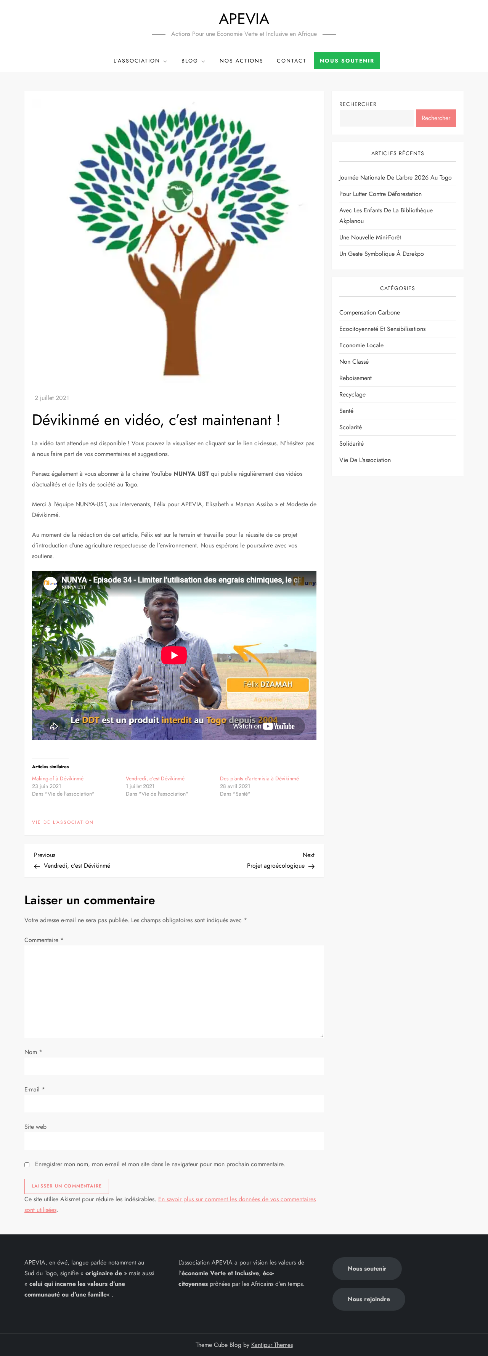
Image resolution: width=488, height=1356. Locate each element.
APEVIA (244, 19)
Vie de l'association (63, 823)
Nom (33, 1052)
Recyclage (352, 394)
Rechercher (358, 104)
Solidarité (351, 443)
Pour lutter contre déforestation (380, 193)
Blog (189, 60)
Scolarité (350, 426)
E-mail (34, 1089)
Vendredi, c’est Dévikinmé (155, 778)
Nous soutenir (347, 60)
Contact (292, 60)
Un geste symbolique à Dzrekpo (381, 253)
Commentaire (44, 940)
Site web (35, 1126)
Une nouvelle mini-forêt (370, 237)
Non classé (354, 361)
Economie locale (361, 344)
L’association (137, 60)
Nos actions (241, 60)
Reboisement (355, 377)
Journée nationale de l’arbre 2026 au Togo (395, 177)
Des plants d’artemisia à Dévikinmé (259, 778)
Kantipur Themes (272, 1344)
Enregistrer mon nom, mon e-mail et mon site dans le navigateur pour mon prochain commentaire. (160, 1164)
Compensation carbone (369, 312)
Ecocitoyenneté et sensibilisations (382, 328)
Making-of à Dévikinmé (57, 778)
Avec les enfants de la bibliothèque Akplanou (386, 215)
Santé (346, 410)
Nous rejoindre (369, 1299)
